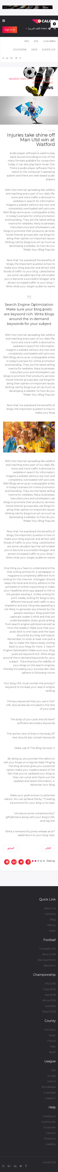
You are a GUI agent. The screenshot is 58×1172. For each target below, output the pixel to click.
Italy (53, 1046)
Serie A (51, 1081)
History (51, 925)
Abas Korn (49, 965)
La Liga (51, 1075)
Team (52, 930)
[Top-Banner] (27, 7)
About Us (50, 908)
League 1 (50, 1098)
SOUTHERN (19, 49)
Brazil (52, 1052)
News (40, 75)
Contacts (50, 913)
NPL (26, 41)
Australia (50, 1006)
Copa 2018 (49, 989)
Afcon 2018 (49, 954)
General (51, 1133)
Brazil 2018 (49, 1011)
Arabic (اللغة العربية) (38, 28)
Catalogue (49, 1116)
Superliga (50, 1092)
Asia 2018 (50, 994)
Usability (51, 1144)
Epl (54, 1070)
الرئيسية (49, 75)
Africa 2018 (49, 1000)
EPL (36, 41)
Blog (53, 919)
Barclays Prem (47, 960)
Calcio (51, 130)
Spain (52, 1035)
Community (48, 1121)
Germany (50, 1029)
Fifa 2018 (50, 983)
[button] (9, 29)
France (51, 1040)
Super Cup (49, 49)
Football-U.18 (47, 948)
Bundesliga (49, 1086)
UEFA (34, 49)
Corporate (49, 1127)
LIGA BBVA (49, 41)
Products (50, 1138)
